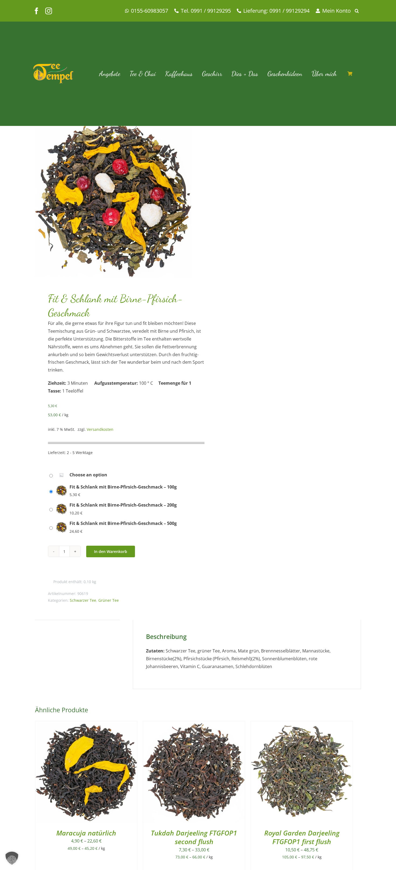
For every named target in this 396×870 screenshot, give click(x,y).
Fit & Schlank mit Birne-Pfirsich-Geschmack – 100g (123, 487)
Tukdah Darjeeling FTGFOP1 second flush (194, 837)
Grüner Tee (108, 600)
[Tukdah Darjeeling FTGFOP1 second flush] (194, 725)
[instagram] (48, 11)
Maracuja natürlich (86, 832)
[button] (359, 11)
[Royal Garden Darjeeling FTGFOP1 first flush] (302, 725)
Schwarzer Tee (83, 600)
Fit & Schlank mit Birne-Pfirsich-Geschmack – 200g (123, 505)
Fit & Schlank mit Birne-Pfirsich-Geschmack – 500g (123, 523)
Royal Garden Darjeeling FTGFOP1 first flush (301, 837)
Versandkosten (100, 429)
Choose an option (88, 475)
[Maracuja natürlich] (86, 725)
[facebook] (36, 11)
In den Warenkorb (110, 551)
